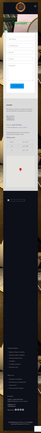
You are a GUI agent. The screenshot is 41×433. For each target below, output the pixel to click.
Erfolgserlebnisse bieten (16, 358)
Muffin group (23, 422)
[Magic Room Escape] (20, 7)
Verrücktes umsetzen (14, 364)
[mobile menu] (35, 6)
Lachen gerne (13, 385)
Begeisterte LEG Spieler (15, 379)
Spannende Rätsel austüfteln (17, 355)
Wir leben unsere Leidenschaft (17, 382)
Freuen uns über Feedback (16, 388)
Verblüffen (12, 361)
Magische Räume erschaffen (17, 352)
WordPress (27, 424)
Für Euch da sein (13, 367)
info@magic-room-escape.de (19, 127)
